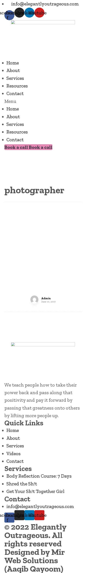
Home (12, 63)
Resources (17, 86)
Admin (46, 298)
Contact (15, 93)
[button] (43, 101)
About (13, 70)
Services (15, 78)
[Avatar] (34, 300)
